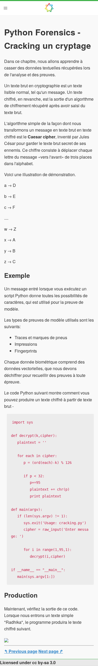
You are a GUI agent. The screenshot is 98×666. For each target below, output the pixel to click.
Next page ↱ (50, 651)
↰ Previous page (20, 651)
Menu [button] (5, 8)
